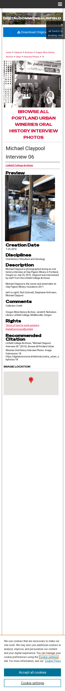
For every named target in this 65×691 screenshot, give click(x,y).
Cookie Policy (53, 661)
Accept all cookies (32, 672)
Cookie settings (49, 657)
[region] (32, 663)
